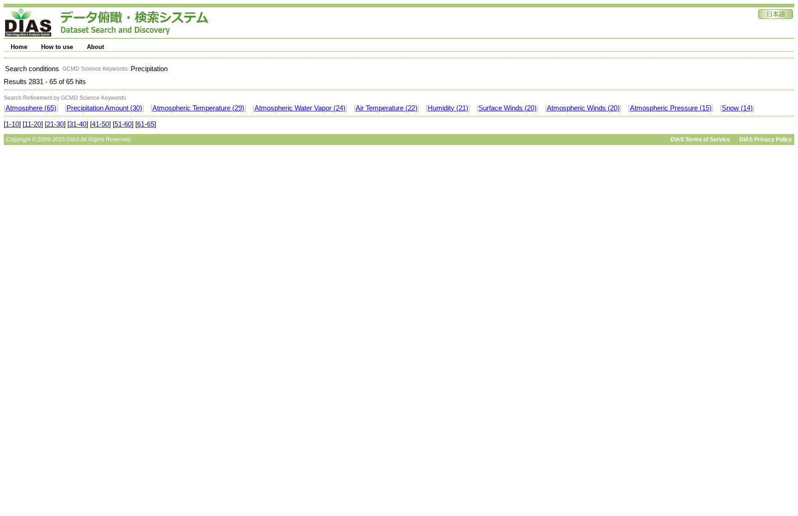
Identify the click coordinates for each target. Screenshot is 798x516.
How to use (57, 46)
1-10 (12, 124)
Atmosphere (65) (31, 108)
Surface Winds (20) (507, 108)
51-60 (123, 124)
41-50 (100, 124)
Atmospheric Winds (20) (583, 108)
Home (19, 46)
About (95, 46)
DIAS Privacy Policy (765, 139)
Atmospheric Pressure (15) (671, 108)
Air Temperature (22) (386, 108)
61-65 (145, 124)
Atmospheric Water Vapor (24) (299, 108)
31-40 (77, 124)
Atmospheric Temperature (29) (198, 108)
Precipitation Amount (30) (104, 108)
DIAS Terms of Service (700, 139)
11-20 (32, 124)
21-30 (55, 124)
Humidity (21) (448, 108)
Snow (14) (737, 108)
